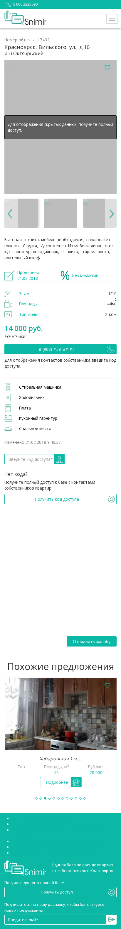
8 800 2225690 (25, 4)
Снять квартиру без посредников (43, 818)
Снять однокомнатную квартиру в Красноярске (57, 847)
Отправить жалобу (91, 641)
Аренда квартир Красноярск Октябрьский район (57, 841)
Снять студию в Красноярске (39, 824)
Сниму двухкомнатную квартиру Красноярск (54, 852)
